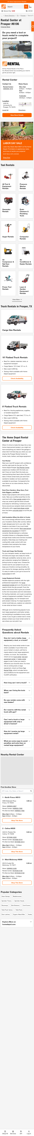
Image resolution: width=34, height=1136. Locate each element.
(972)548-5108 (17, 871)
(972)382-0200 (12, 837)
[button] (17, 639)
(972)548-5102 (19, 873)
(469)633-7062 (19, 810)
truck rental (6, 573)
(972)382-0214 (19, 842)
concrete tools (17, 510)
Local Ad (5, 110)
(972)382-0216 (17, 839)
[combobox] (15, 7)
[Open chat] (32, 26)
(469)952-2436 (12, 868)
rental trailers (9, 598)
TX (18, 15)
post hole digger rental (21, 508)
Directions (22, 110)
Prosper (23, 15)
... (2, 16)
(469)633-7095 (17, 808)
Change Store (5, 27)
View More (16, 299)
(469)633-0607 (12, 806)
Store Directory (10, 15)
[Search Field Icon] (26, 7)
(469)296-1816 (8, 89)
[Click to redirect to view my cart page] (30, 6)
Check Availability (17, 378)
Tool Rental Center (23, 467)
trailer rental (22, 659)
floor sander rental (20, 499)
